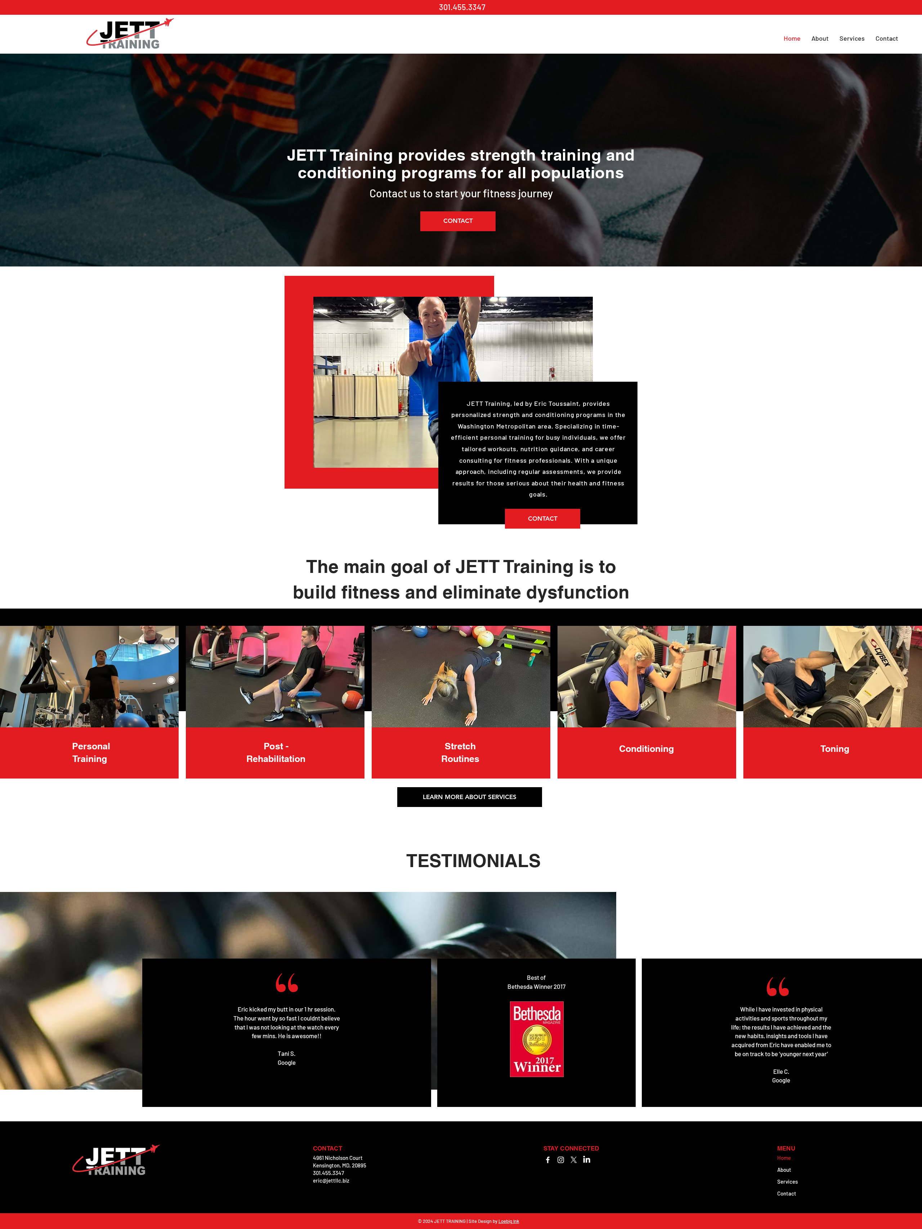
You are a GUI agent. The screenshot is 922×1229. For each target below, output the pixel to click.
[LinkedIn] (586, 1160)
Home (784, 1157)
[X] (573, 1160)
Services (787, 1181)
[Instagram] (560, 1160)
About (784, 1169)
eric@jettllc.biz (331, 1180)
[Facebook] (547, 1160)
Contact (786, 1193)
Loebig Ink (508, 1221)
